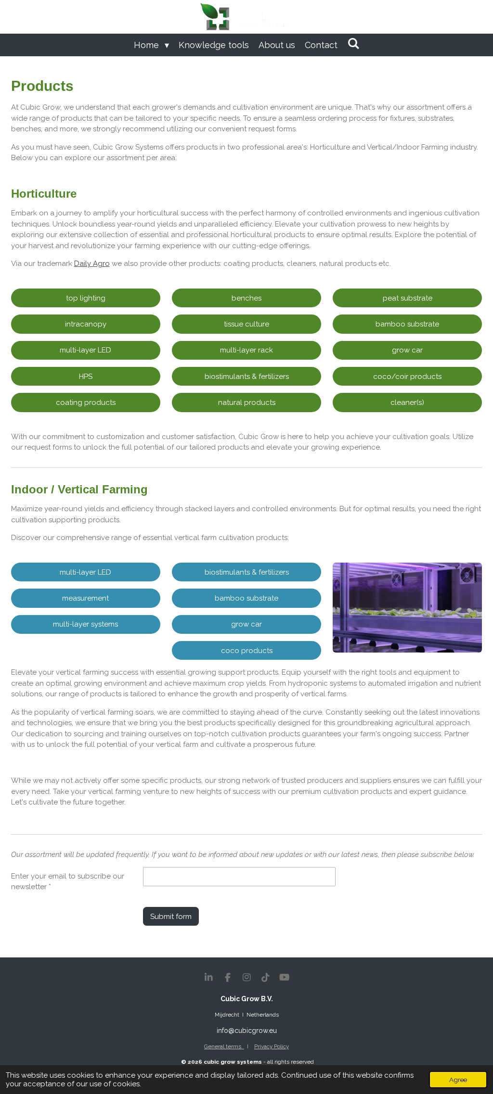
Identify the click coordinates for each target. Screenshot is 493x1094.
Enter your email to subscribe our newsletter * (67, 882)
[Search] (353, 43)
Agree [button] (458, 1079)
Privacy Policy (271, 1046)
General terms (224, 1046)
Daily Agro (92, 263)
